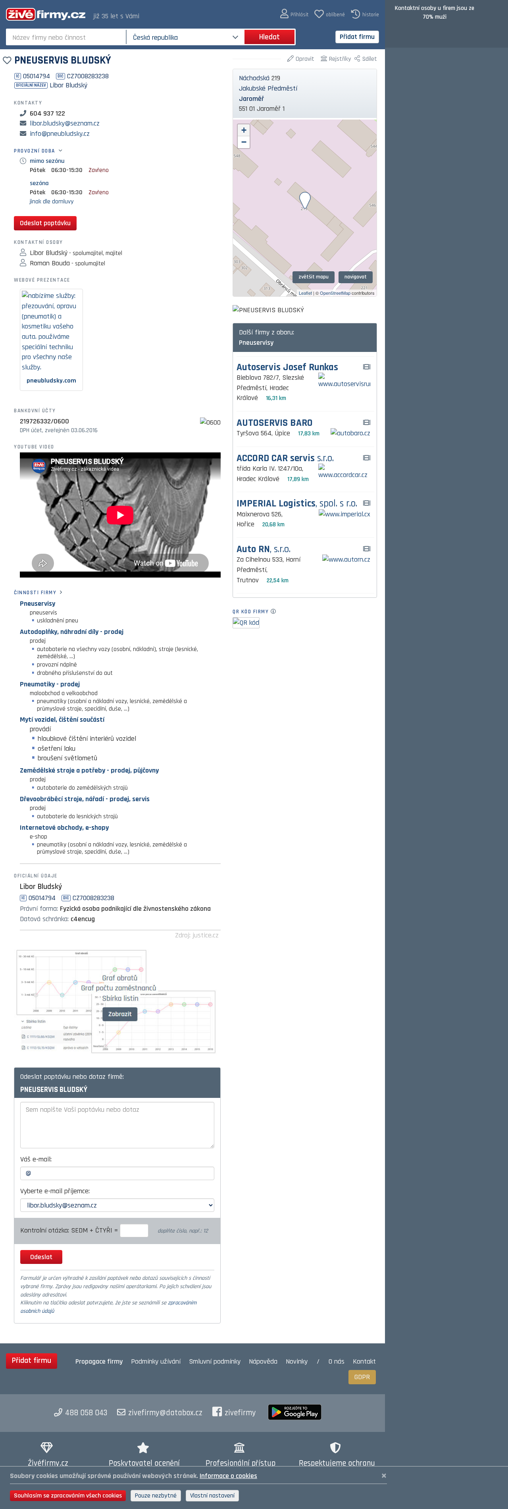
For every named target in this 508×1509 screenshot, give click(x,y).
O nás (336, 1361)
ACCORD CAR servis (285, 459)
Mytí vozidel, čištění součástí (62, 719)
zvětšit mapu (313, 276)
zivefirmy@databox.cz (165, 1413)
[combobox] (67, 37)
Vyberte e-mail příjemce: (55, 1191)
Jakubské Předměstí (268, 88)
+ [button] (243, 130)
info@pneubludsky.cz (60, 133)
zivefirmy (240, 1413)
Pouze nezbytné (156, 1496)
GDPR (362, 1376)
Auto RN (264, 550)
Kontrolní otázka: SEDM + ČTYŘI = (70, 1230)
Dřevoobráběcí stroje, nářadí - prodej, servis (85, 799)
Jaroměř (251, 98)
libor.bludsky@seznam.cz (65, 123)
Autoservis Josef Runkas (287, 368)
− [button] (243, 142)
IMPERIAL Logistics (297, 504)
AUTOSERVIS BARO (275, 423)
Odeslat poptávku (45, 223)
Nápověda (263, 1361)
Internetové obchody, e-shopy (64, 827)
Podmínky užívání (156, 1361)
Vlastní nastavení (212, 1496)
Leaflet (305, 293)
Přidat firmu (357, 36)
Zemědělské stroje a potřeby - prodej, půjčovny (89, 770)
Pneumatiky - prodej (50, 684)
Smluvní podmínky (215, 1361)
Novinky (297, 1361)
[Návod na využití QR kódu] (276, 611)
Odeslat (41, 1257)
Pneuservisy (37, 603)
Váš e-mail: (36, 1159)
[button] (294, 14)
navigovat (355, 276)
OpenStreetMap (335, 293)
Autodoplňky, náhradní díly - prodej (71, 631)
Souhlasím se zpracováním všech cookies (68, 1496)
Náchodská (254, 78)
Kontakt (364, 1361)
